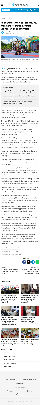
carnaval (4, 248)
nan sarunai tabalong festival (10, 251)
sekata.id (4, 69)
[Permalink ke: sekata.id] (3, 32)
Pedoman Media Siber (29, 379)
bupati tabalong (9, 353)
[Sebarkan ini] (24, 262)
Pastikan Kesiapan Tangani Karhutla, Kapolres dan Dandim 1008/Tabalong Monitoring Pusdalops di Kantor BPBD (29, 299)
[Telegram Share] (33, 262)
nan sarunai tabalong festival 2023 (11, 254)
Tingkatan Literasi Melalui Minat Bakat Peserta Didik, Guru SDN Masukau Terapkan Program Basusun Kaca (10, 342)
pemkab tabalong (9, 360)
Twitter (30, 391)
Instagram (21, 394)
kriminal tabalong (10, 363)
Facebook (11, 391)
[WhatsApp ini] (37, 262)
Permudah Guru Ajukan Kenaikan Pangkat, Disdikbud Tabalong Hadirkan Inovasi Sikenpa (29, 320)
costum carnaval (14, 248)
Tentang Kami (10, 379)
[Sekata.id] (20, 5)
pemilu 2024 (7, 366)
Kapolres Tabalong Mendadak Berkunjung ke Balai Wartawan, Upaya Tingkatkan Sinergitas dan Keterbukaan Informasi (9, 321)
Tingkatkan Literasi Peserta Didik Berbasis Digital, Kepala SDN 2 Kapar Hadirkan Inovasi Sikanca (30, 342)
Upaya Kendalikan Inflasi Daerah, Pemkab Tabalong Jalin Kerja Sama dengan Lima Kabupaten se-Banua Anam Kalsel (9, 299)
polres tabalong (9, 356)
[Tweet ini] (29, 262)
